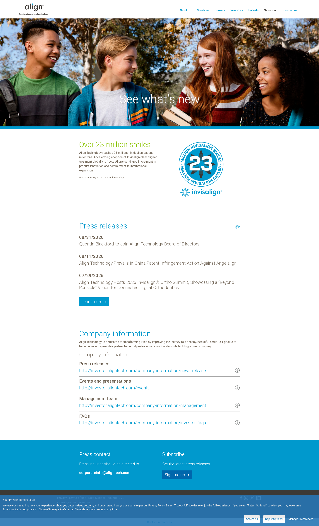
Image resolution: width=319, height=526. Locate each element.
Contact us (291, 10)
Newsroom (271, 10)
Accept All (252, 519)
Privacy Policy (156, 505)
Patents (253, 10)
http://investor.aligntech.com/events (114, 388)
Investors (236, 10)
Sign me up (175, 474)
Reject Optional (274, 519)
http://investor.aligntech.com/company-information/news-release (142, 370)
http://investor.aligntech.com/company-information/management (142, 405)
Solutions (203, 10)
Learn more (92, 301)
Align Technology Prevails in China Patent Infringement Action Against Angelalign (158, 263)
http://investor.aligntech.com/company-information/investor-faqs (142, 422)
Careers (220, 10)
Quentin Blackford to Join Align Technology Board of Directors (139, 244)
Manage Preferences (301, 519)
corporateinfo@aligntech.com (104, 472)
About (183, 10)
